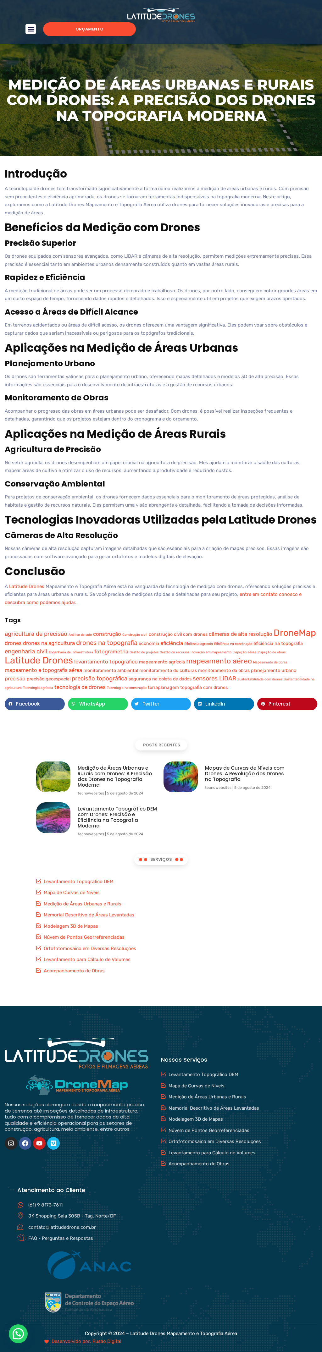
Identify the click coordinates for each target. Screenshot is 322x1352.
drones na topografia (106, 642)
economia (149, 643)
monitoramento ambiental (110, 670)
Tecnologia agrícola (38, 688)
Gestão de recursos (174, 652)
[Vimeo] (53, 1143)
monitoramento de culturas (168, 670)
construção (107, 634)
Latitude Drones (26, 586)
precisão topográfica (99, 678)
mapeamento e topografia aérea (43, 670)
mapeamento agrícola (162, 662)
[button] (30, 29)
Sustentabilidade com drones (259, 679)
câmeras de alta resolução (240, 634)
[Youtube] (39, 1143)
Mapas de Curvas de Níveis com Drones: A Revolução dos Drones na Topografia (245, 774)
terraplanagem (163, 687)
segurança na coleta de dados (160, 679)
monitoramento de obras (224, 670)
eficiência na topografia (278, 643)
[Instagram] (11, 1143)
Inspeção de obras (272, 652)
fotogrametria (111, 651)
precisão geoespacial (48, 679)
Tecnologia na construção (127, 688)
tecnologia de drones (80, 687)
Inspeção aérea (244, 652)
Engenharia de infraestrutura (71, 652)
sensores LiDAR (214, 678)
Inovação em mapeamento (211, 652)
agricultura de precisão (36, 633)
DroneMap (295, 633)
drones (13, 643)
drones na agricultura (49, 643)
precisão (15, 678)
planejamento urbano (273, 670)
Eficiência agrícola (198, 644)
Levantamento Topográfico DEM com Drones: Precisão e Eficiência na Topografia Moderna (117, 817)
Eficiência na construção (233, 644)
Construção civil (134, 635)
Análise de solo (80, 635)
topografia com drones (204, 687)
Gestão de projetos (144, 652)
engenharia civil (26, 651)
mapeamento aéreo (219, 661)
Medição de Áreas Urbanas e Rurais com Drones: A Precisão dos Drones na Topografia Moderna (115, 776)
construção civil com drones (178, 634)
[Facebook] (25, 1143)
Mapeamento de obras (270, 662)
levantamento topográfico (106, 661)
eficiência (171, 643)
